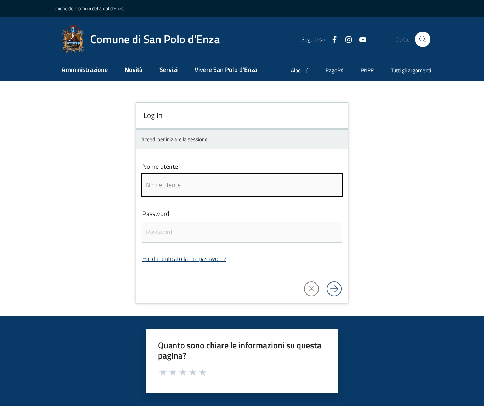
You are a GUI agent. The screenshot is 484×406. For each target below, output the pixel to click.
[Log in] (334, 288)
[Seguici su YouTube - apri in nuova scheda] (360, 39)
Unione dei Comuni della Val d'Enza (88, 8)
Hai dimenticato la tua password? (184, 258)
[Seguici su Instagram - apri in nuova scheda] (346, 39)
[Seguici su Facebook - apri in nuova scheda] (332, 39)
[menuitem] (84, 70)
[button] (422, 39)
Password (155, 213)
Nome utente (160, 166)
